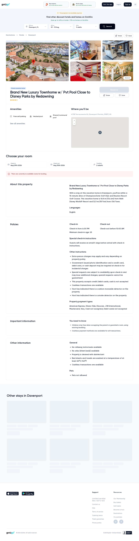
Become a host (119, 509)
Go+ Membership (119, 498)
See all (17, 123)
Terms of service (97, 511)
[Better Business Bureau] (128, 532)
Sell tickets (117, 506)
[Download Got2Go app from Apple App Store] (12, 493)
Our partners (118, 517)
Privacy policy (96, 522)
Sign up (127, 4)
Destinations (118, 513)
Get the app (107, 4)
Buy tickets (117, 502)
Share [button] (120, 36)
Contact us (96, 504)
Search (109, 26)
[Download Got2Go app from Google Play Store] (28, 493)
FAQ (93, 508)
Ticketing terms (97, 515)
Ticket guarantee (98, 519)
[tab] (56, 4)
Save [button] (130, 36)
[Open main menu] (135, 4)
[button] (135, 4)
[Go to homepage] (6, 4)
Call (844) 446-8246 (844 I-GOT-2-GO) (98, 499)
